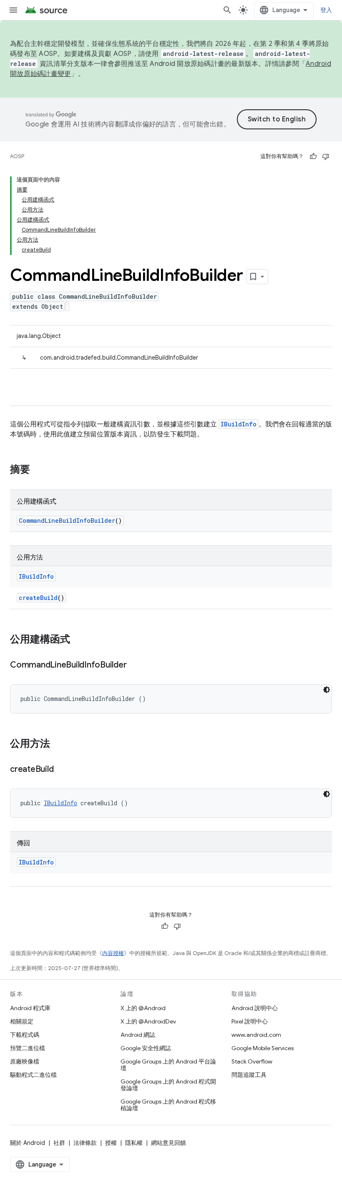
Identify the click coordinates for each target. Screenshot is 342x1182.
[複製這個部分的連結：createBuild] (61, 770)
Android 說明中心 (254, 1008)
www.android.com (256, 1034)
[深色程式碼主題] (327, 690)
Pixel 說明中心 (249, 1021)
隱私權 (134, 1142)
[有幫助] (313, 156)
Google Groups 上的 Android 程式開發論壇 (168, 1085)
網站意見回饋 (168, 1142)
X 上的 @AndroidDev (148, 1021)
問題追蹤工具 (249, 1075)
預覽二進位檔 (27, 1048)
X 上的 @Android (143, 1008)
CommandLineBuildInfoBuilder (67, 520)
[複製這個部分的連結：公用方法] (58, 744)
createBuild (38, 598)
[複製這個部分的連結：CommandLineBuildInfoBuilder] (134, 665)
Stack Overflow (251, 1061)
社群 (59, 1142)
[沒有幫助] (325, 156)
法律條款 (85, 1142)
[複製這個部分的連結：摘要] (38, 470)
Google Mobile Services (262, 1048)
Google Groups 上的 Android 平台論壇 (168, 1065)
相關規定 (21, 1021)
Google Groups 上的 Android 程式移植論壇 (168, 1105)
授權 (111, 1142)
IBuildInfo (238, 424)
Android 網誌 (138, 1034)
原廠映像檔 (24, 1061)
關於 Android (27, 1142)
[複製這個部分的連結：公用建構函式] (78, 640)
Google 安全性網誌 (146, 1048)
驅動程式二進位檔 (33, 1075)
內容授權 (113, 953)
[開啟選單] (13, 10)
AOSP (17, 156)
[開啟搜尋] (227, 10)
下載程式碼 (24, 1034)
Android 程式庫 (30, 1008)
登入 (326, 10)
